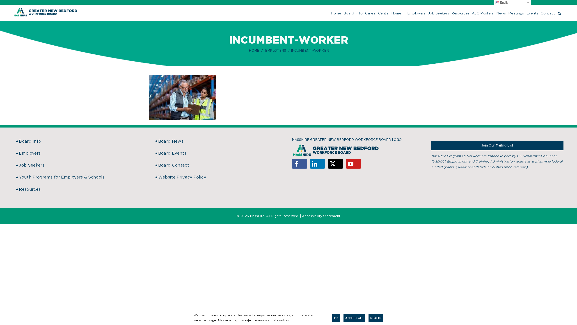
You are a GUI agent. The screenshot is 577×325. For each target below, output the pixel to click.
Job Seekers (31, 165)
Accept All (354, 318)
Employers (30, 153)
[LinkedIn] (317, 164)
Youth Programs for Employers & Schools (61, 177)
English (504, 2)
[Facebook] (299, 164)
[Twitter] (335, 164)
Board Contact (173, 165)
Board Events (172, 153)
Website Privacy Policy (182, 177)
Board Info (30, 141)
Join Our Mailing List (497, 145)
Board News (170, 141)
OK (336, 318)
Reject (376, 318)
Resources (30, 190)
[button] (559, 13)
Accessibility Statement (321, 216)
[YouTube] (353, 164)
